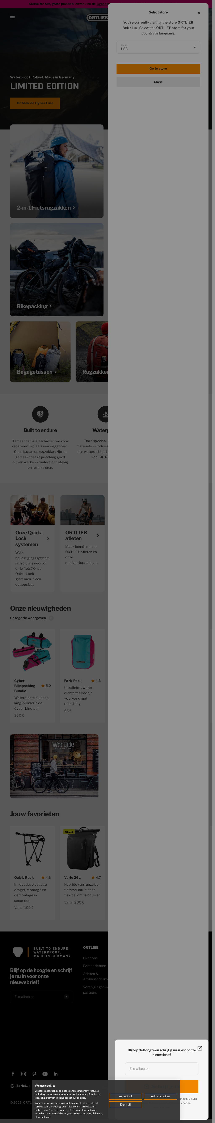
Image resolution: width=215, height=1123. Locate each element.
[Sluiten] (200, 1048)
